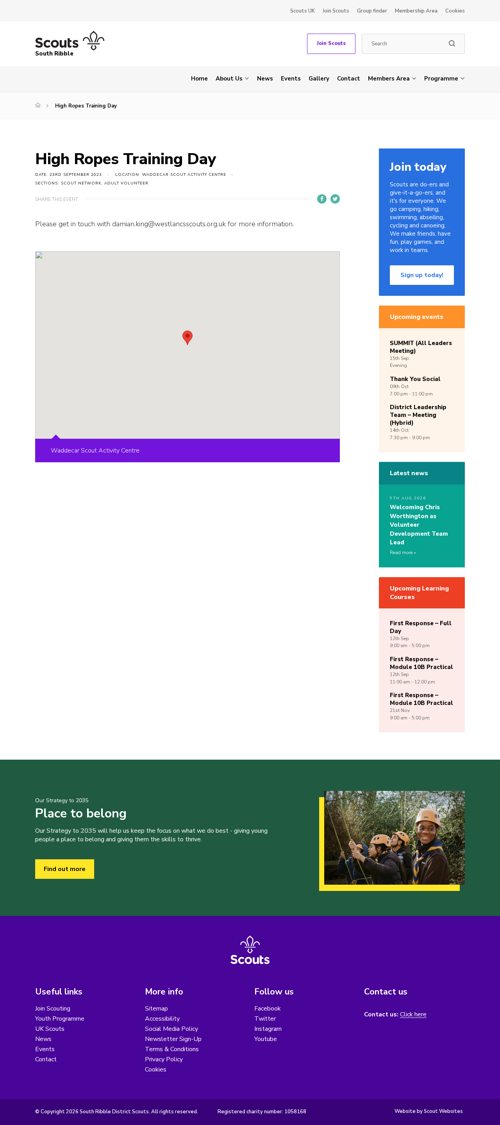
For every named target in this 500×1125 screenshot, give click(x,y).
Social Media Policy (171, 1029)
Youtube (265, 1039)
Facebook (267, 1008)
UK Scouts (49, 1029)
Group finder (372, 10)
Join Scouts (336, 10)
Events (291, 78)
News (265, 78)
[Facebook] (322, 199)
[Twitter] (335, 199)
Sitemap (156, 1008)
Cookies (455, 10)
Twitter (265, 1018)
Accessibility (162, 1018)
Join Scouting (52, 1008)
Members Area (389, 78)
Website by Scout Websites (429, 1111)
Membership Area (416, 10)
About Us (229, 78)
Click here (413, 1014)
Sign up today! (421, 275)
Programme (441, 78)
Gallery (319, 78)
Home (199, 78)
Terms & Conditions (172, 1049)
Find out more (65, 869)
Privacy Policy (164, 1059)
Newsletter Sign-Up (173, 1039)
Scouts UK (302, 10)
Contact (348, 78)
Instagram (268, 1029)
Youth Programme (59, 1018)
